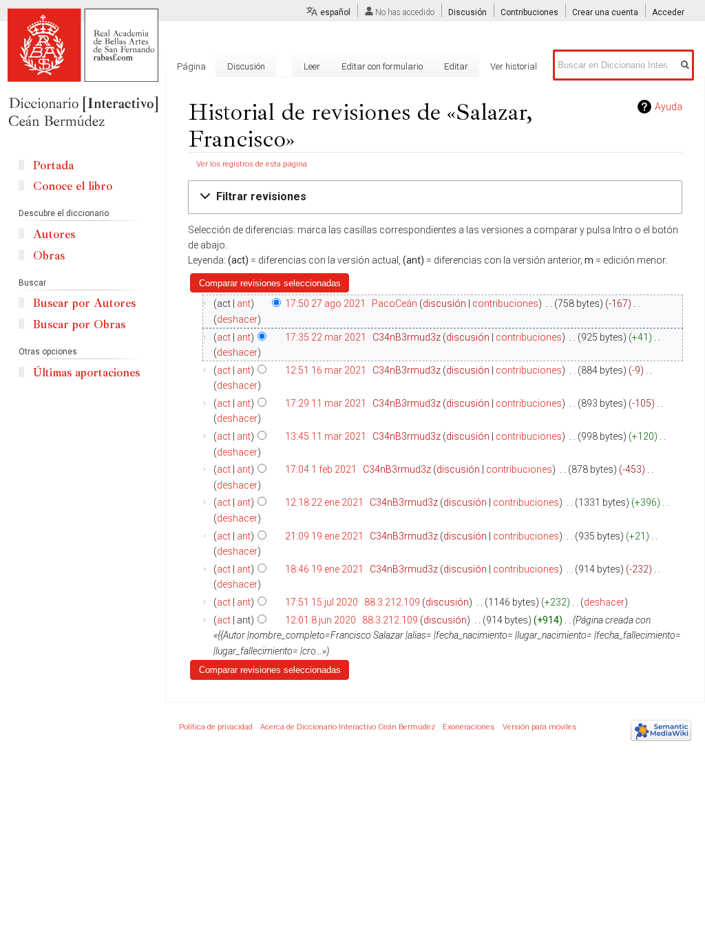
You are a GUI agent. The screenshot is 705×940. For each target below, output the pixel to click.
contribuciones (505, 303)
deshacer (237, 319)
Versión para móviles (539, 727)
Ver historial (513, 66)
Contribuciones (529, 12)
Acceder (668, 12)
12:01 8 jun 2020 (320, 620)
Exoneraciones (468, 727)
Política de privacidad (216, 727)
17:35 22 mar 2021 (325, 337)
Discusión (467, 12)
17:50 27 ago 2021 (325, 303)
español (335, 12)
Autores (54, 234)
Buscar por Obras (79, 324)
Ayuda (668, 106)
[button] (435, 197)
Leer (312, 66)
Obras (49, 255)
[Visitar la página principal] (83, 69)
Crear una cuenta (605, 12)
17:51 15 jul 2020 (321, 602)
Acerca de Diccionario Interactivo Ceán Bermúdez (347, 727)
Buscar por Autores (84, 303)
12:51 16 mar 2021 (325, 370)
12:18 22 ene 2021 (324, 502)
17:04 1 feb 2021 (321, 469)
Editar (456, 66)
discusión (444, 303)
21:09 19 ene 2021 (324, 536)
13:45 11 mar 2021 (325, 436)
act (224, 337)
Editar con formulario (382, 66)
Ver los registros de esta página (251, 164)
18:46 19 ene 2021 (324, 569)
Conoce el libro (72, 186)
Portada (53, 165)
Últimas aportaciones (86, 372)
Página (191, 66)
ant (244, 303)
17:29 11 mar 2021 (325, 403)
